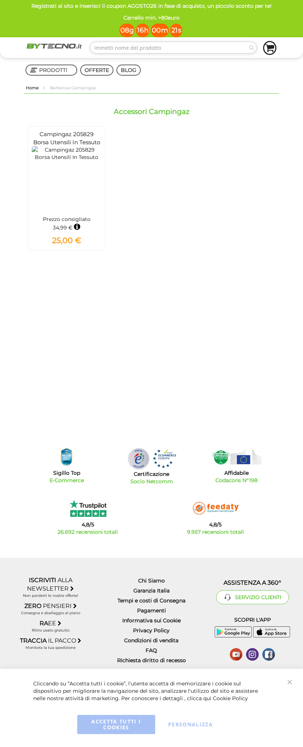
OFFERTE (97, 70)
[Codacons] (236, 456)
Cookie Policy (230, 698)
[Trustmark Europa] (164, 458)
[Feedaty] (215, 508)
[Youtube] (236, 653)
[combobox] (173, 47)
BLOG (128, 70)
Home (33, 87)
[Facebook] (268, 653)
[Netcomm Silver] (139, 458)
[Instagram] (252, 653)
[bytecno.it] (54, 46)
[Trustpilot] (88, 508)
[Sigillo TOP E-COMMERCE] (66, 457)
